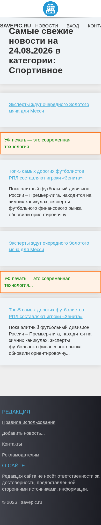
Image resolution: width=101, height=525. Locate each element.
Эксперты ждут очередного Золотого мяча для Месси (49, 108)
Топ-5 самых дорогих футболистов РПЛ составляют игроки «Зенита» (46, 174)
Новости (46, 25)
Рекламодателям (20, 455)
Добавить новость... (23, 433)
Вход (73, 25)
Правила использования (28, 422)
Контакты (12, 444)
